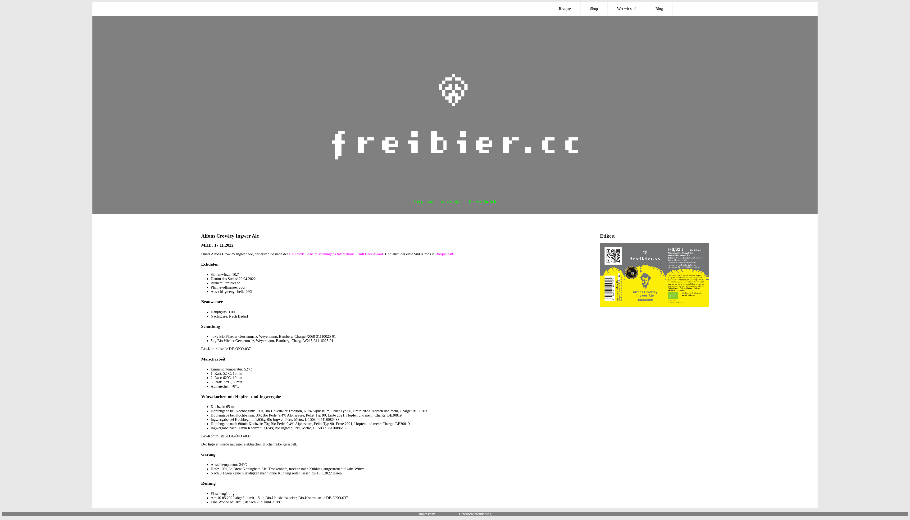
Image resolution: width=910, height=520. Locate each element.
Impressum (427, 514)
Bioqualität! (444, 254)
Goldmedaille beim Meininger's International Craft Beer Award (336, 254)
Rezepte (565, 9)
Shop (594, 9)
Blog (659, 9)
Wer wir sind (626, 9)
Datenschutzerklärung (475, 514)
